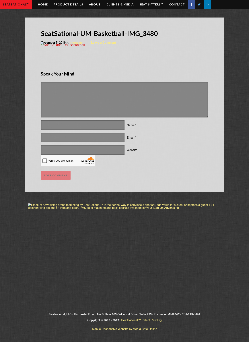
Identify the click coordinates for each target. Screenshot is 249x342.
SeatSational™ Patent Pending (141, 320)
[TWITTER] (199, 4)
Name (131, 125)
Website (132, 150)
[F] (191, 4)
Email (130, 137)
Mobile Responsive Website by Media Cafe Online (124, 329)
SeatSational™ (16, 4)
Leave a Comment (103, 42)
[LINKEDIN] (207, 4)
